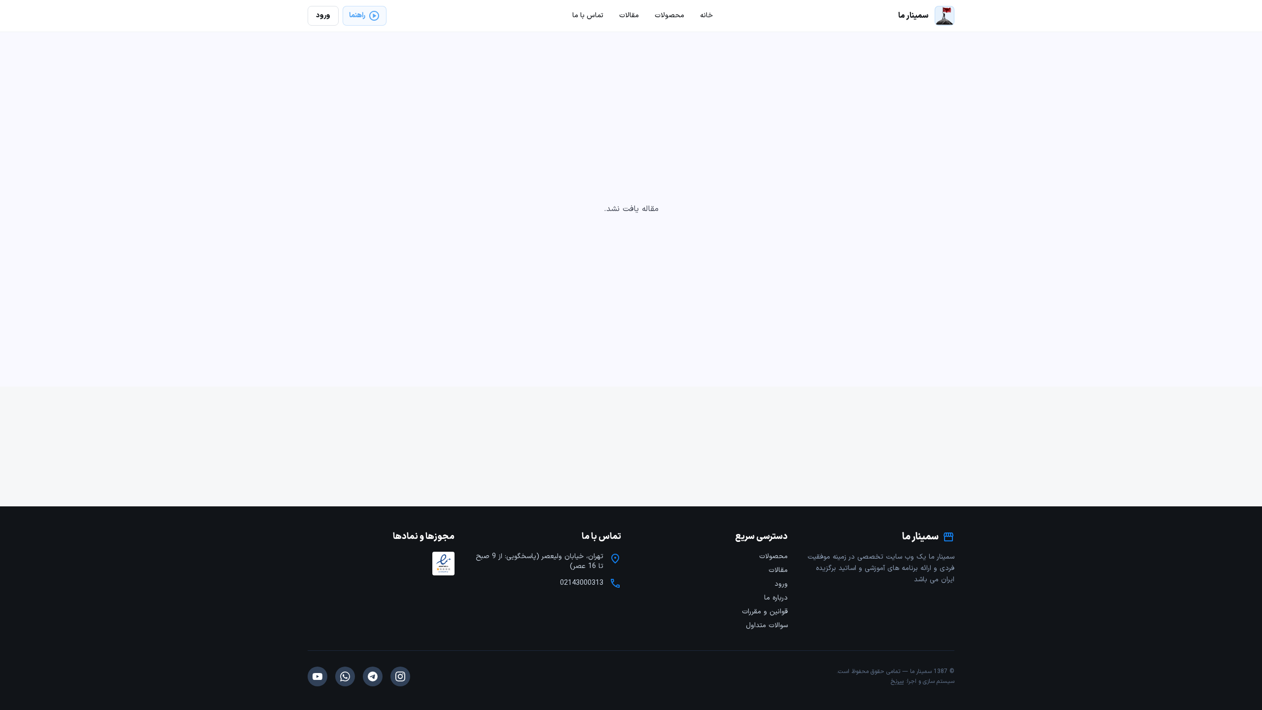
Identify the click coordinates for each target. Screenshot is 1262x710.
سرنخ (897, 681)
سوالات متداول (767, 625)
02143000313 (581, 583)
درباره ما (776, 598)
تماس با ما (587, 16)
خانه (706, 16)
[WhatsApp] (345, 676)
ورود (781, 584)
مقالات (778, 570)
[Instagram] (400, 676)
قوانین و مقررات (765, 611)
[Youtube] (317, 676)
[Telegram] (373, 676)
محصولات (773, 556)
